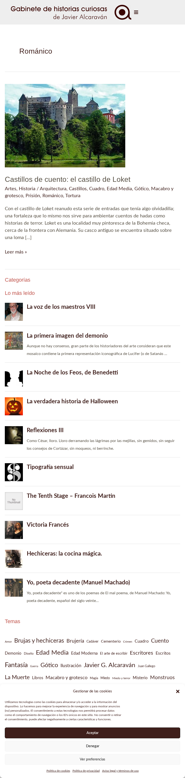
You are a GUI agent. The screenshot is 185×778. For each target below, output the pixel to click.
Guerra (34, 666)
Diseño (28, 653)
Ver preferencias (92, 759)
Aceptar (92, 733)
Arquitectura (53, 188)
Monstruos (162, 677)
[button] (177, 691)
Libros (37, 678)
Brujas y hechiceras (39, 641)
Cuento (160, 641)
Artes (10, 188)
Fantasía (16, 665)
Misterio (140, 678)
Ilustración (70, 665)
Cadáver (92, 641)
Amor (8, 641)
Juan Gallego (146, 666)
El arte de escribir (113, 653)
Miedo (105, 678)
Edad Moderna (84, 653)
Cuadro (96, 188)
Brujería (75, 641)
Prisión (33, 195)
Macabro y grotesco (66, 677)
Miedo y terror (121, 678)
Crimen (127, 641)
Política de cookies (58, 770)
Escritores (141, 653)
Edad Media (119, 188)
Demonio (13, 653)
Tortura (72, 195)
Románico (52, 195)
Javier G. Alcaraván (109, 665)
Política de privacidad (86, 770)
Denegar (92, 746)
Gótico (141, 188)
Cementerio (111, 641)
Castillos (78, 188)
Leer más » (16, 252)
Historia (27, 188)
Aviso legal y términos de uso (120, 770)
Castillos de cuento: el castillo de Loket (67, 179)
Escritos (163, 653)
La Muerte (17, 677)
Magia (94, 678)
